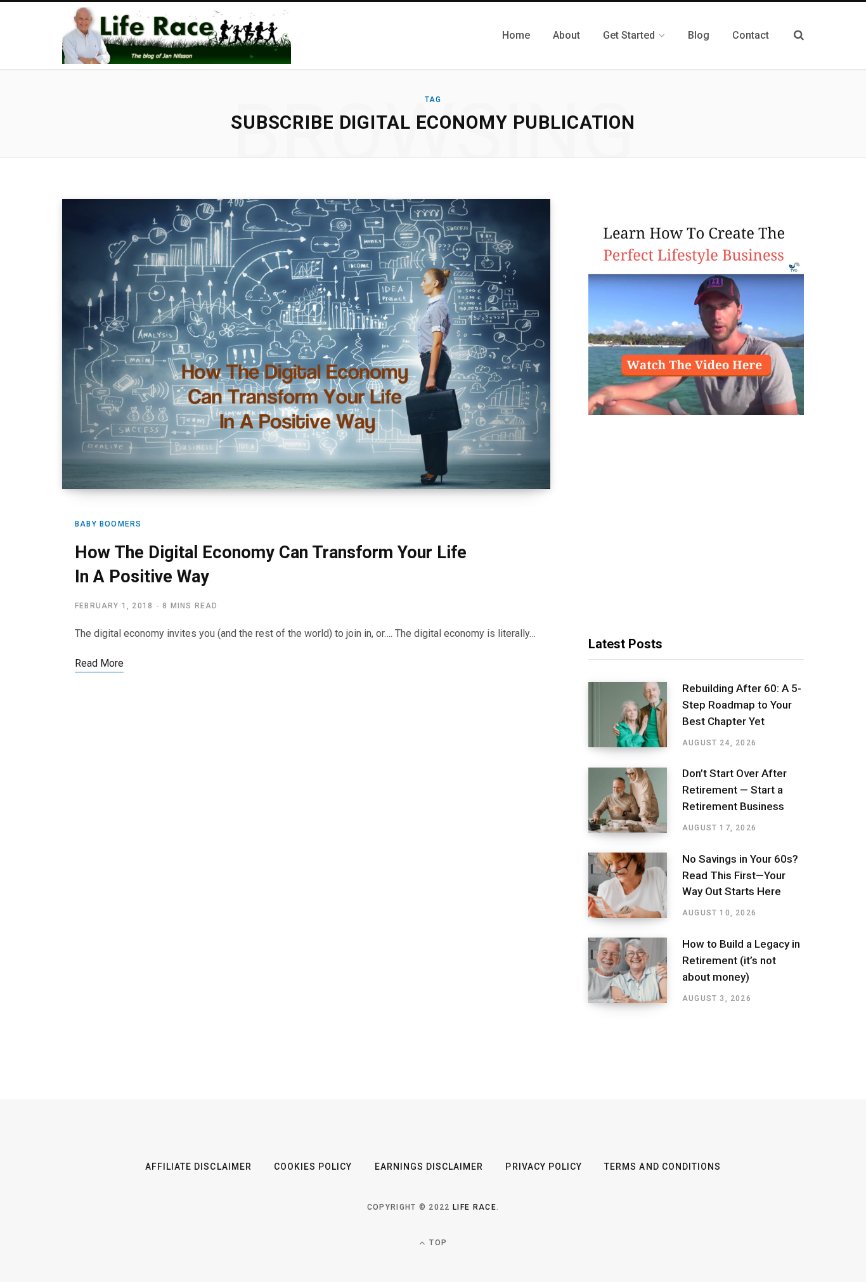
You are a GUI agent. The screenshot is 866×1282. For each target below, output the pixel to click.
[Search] (799, 35)
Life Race (474, 1207)
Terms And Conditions (662, 1166)
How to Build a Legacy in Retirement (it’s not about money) (741, 960)
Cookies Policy (313, 1166)
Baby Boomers (108, 524)
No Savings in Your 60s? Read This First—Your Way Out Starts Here (740, 875)
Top (437, 1242)
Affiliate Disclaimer (198, 1166)
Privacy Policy (543, 1166)
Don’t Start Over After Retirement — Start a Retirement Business (734, 790)
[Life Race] (176, 35)
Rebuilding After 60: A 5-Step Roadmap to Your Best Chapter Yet (741, 705)
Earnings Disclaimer (429, 1166)
